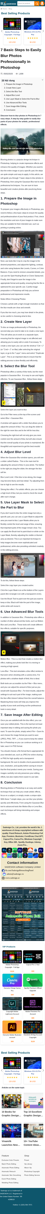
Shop (26, 1156)
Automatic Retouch (9, 1171)
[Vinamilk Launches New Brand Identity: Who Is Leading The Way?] (11, 1130)
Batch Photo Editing (9, 1164)
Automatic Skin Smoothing (11, 1175)
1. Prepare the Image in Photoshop (18, 84)
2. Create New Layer (12, 88)
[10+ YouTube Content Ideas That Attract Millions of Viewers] (33, 1130)
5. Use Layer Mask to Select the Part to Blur (21, 99)
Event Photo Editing (9, 1179)
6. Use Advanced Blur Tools (15, 103)
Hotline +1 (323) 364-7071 (22, 1205)
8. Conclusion (9, 110)
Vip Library (28, 1164)
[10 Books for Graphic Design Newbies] (11, 1101)
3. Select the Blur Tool (13, 92)
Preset (26, 1160)
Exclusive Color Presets (10, 1160)
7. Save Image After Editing (15, 106)
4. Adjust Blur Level (12, 95)
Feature (5, 1156)
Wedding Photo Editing (10, 1183)
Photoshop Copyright (32, 1171)
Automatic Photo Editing (10, 1168)
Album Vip (28, 1168)
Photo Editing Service (32, 1175)
